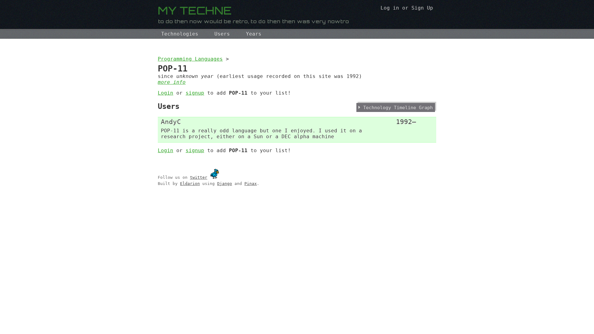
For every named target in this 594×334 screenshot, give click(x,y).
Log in (390, 8)
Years (253, 34)
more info (172, 82)
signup (195, 93)
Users (222, 34)
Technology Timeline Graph (398, 107)
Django (224, 183)
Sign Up (422, 8)
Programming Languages (190, 59)
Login (165, 93)
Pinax (250, 183)
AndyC (171, 122)
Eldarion (190, 183)
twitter (198, 177)
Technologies (179, 34)
